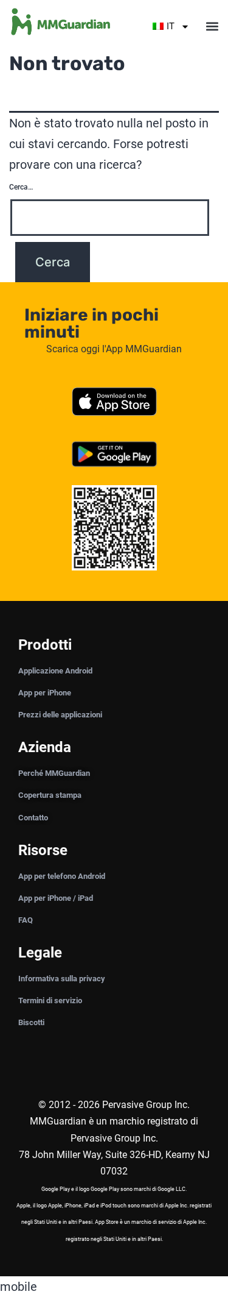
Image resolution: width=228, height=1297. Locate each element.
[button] (212, 26)
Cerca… (21, 187)
